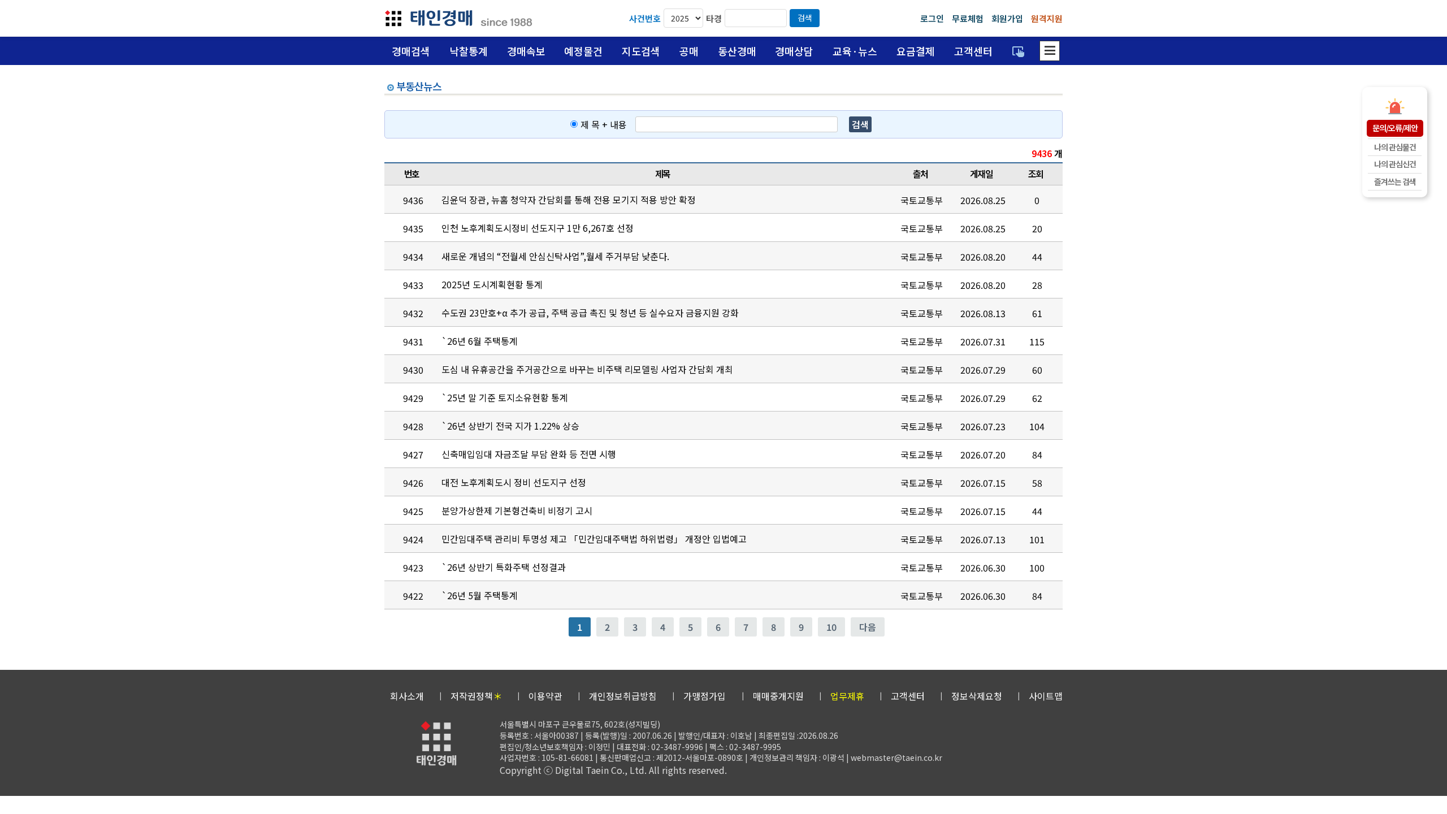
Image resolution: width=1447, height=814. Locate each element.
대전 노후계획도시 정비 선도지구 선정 (513, 482)
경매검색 (411, 51)
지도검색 (641, 51)
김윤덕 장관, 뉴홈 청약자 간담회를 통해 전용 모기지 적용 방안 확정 (568, 199)
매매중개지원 (778, 696)
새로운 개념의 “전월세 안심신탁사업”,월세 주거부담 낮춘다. (555, 256)
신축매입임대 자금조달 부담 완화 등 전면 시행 (528, 454)
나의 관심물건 (1395, 147)
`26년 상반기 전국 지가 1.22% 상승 (510, 425)
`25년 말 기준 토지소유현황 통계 (504, 397)
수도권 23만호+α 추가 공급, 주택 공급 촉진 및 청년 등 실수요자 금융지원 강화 (590, 312)
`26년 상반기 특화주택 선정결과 (503, 567)
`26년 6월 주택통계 (479, 341)
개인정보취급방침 (623, 696)
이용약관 (545, 696)
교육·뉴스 (855, 51)
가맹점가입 (704, 696)
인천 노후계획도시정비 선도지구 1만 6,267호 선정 (537, 228)
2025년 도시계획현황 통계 (492, 284)
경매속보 (526, 51)
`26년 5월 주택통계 (479, 595)
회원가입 (1007, 18)
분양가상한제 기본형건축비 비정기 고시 (516, 510)
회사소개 (407, 696)
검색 (805, 17)
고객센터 (973, 51)
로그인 (932, 18)
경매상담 (794, 51)
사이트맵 (1046, 696)
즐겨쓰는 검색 (1395, 181)
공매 (689, 51)
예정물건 (583, 51)
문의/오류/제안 (1395, 127)
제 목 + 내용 (603, 124)
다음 (867, 627)
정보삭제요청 (976, 696)
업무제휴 (847, 696)
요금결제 (915, 51)
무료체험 (968, 18)
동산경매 (737, 51)
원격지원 (1047, 18)
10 (831, 627)
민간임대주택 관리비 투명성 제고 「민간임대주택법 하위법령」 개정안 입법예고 (594, 538)
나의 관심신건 (1395, 164)
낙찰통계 (468, 51)
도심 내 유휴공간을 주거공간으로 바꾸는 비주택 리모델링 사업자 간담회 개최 (587, 369)
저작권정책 (476, 696)
